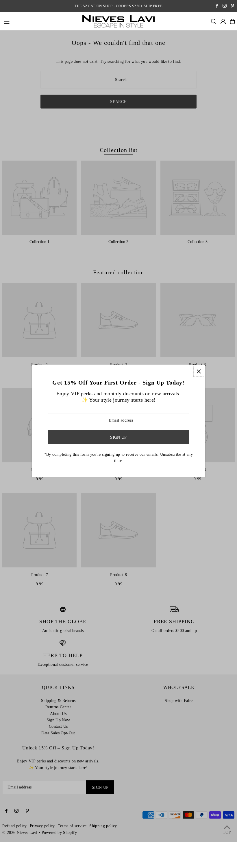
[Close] (199, 371)
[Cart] (232, 21)
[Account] (223, 21)
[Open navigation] (40, 21)
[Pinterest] (232, 6)
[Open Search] (213, 21)
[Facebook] (217, 6)
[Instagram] (225, 6)
